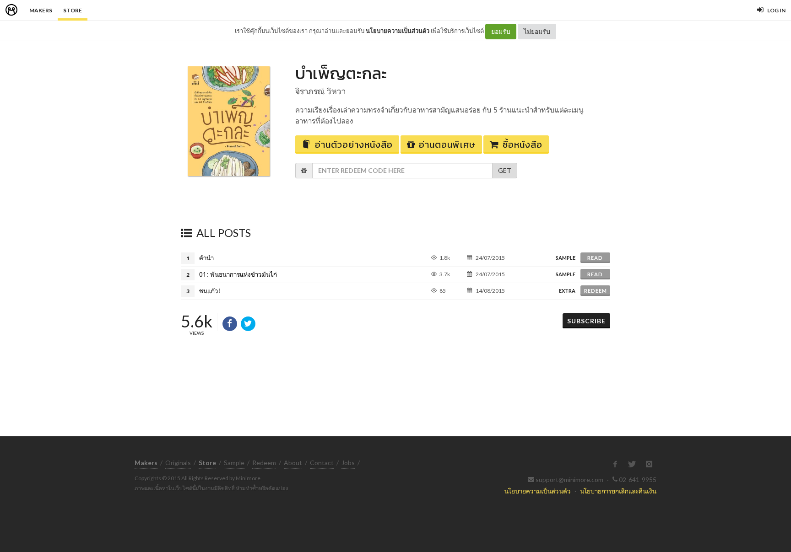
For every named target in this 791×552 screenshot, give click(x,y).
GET (504, 170)
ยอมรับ (500, 31)
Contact (322, 462)
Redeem (595, 291)
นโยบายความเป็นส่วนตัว (397, 30)
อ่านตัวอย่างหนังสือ (354, 144)
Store (72, 10)
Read (595, 258)
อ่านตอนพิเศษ (447, 144)
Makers (40, 10)
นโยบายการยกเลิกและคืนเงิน (618, 491)
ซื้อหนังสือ (522, 144)
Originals (178, 462)
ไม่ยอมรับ (537, 31)
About (293, 462)
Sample (234, 462)
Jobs (348, 462)
